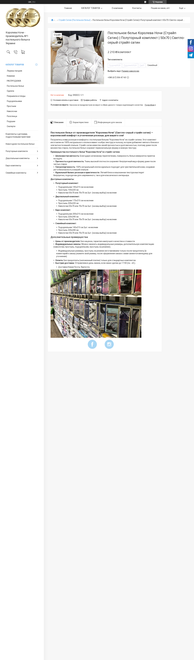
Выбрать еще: (123, 71)
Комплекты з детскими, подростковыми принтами (18, 135)
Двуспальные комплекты (18, 158)
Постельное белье (15, 86)
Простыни (11, 106)
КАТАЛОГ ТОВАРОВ (15, 65)
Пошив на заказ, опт (160, 8)
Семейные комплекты (16, 173)
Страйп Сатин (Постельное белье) (75, 20)
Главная (68, 8)
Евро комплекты (13, 165)
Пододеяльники (14, 101)
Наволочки (12, 111)
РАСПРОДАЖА (14, 81)
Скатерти (11, 126)
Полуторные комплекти (17, 151)
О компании (117, 8)
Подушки (11, 121)
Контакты (136, 8)
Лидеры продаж (14, 71)
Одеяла (10, 91)
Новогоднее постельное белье (20, 144)
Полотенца (12, 116)
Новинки (11, 76)
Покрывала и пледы (16, 96)
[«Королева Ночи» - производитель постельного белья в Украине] (22, 17)
